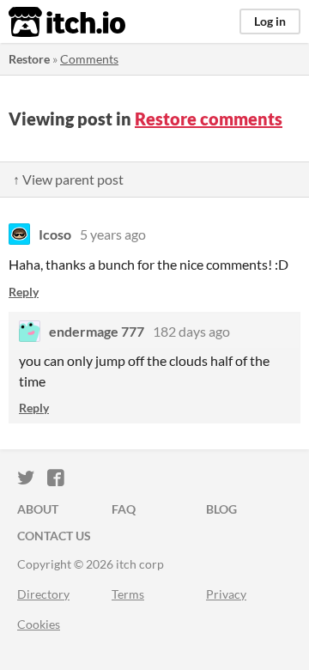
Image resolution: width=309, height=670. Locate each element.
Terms (128, 594)
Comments (89, 59)
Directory (43, 594)
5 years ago (113, 234)
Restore (29, 59)
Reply (24, 291)
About (37, 509)
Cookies (38, 624)
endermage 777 (96, 331)
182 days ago (191, 331)
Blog (221, 509)
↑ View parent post (68, 179)
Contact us (54, 535)
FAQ (124, 509)
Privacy (226, 594)
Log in (270, 21)
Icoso (55, 234)
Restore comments (208, 118)
